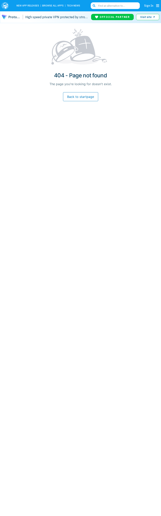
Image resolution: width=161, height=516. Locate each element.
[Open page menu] (157, 5)
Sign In (148, 5)
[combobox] (115, 5)
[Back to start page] (6, 5)
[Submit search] (94, 5)
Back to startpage (80, 97)
